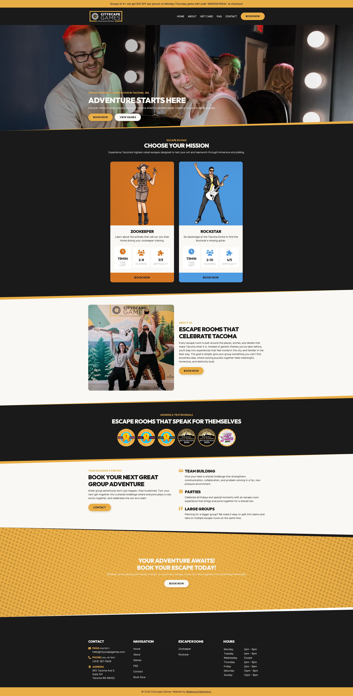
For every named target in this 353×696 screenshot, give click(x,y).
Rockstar (210, 231)
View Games (128, 117)
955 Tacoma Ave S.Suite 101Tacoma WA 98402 (103, 674)
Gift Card (206, 16)
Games (137, 660)
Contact (231, 16)
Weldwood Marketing (198, 691)
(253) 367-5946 (101, 661)
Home (180, 16)
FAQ (219, 16)
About (192, 16)
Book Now (253, 16)
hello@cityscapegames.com (108, 651)
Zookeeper (142, 231)
